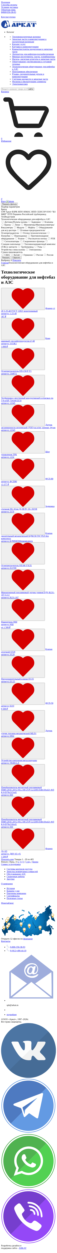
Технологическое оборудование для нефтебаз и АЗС (25, 219)
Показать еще (7, 859)
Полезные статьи (15, 898)
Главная (5, 263)
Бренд (4, 209)
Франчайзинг (7, 903)
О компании (7, 884)
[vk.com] (28, 1077)
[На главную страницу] (18, 27)
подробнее (12, 1014)
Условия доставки (9, 7)
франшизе (28, 939)
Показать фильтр (9, 204)
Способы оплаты (9, 5)
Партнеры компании (16, 893)
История (11, 888)
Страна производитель (12, 252)
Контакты (5, 941)
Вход (3, 201)
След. (28, 862)
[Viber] (28, 1243)
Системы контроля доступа (19, 869)
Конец (35, 862)
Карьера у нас (13, 891)
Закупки (11, 879)
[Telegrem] (28, 1132)
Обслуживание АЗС (16, 874)
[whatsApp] (28, 1188)
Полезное (5, 2)
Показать (16, 260)
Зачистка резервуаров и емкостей (22, 871)
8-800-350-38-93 (17, 947)
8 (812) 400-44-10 (18, 950)
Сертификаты (13, 896)
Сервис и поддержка (11, 864)
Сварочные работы (16, 876)
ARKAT (22, 1248)
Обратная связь (8, 10)
